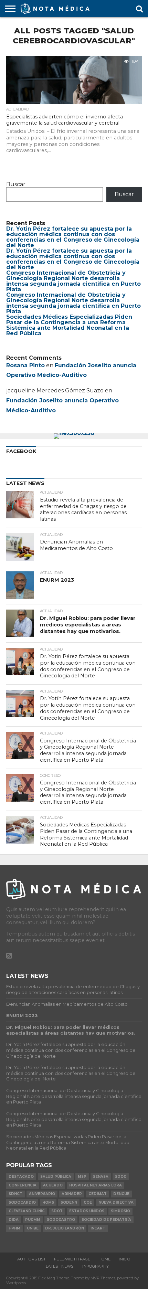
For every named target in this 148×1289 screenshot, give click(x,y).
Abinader (72, 1194)
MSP (82, 1176)
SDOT (57, 1211)
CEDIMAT (97, 1194)
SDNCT (15, 1194)
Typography (95, 1266)
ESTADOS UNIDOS (86, 1211)
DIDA (14, 1219)
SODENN (69, 1202)
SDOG (120, 1176)
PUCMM (32, 1219)
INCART (98, 1228)
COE (88, 1202)
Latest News (59, 1266)
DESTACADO (21, 1176)
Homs (48, 1202)
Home (104, 1259)
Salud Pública (55, 1176)
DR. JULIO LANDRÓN (64, 1228)
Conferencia (22, 1185)
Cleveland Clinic (27, 1211)
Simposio (120, 1211)
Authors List (31, 1259)
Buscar (15, 184)
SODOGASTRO (61, 1219)
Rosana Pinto (25, 365)
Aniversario (42, 1194)
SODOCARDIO (22, 1202)
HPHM (14, 1228)
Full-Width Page (72, 1259)
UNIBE (33, 1228)
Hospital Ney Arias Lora (95, 1185)
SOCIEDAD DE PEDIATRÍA (106, 1219)
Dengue (121, 1194)
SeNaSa (100, 1176)
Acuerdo (53, 1185)
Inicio (124, 1259)
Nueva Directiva (116, 1202)
